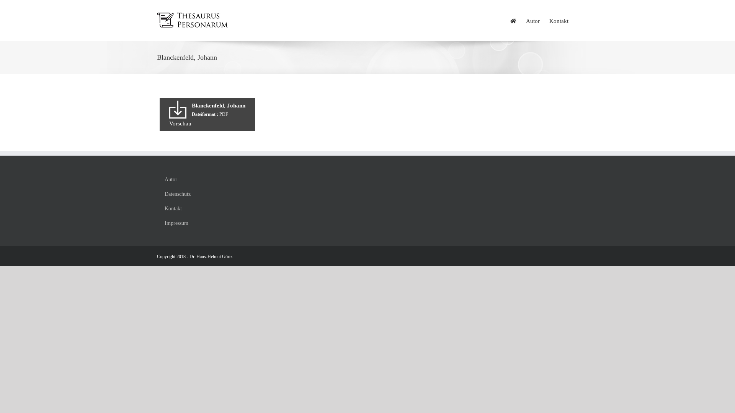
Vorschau (180, 123)
